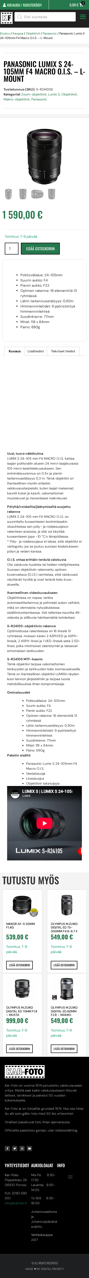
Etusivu (5, 33)
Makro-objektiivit (17, 99)
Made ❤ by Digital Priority (44, 1269)
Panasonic (50, 33)
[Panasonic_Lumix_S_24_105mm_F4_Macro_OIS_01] (44, 156)
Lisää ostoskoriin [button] (19, 965)
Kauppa (18, 33)
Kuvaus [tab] (15, 351)
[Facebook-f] (7, 1148)
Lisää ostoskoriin (40, 248)
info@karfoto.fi (16, 1203)
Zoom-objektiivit (34, 94)
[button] (70, 1176)
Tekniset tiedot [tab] (63, 351)
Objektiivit (33, 33)
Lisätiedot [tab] (36, 351)
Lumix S (54, 94)
